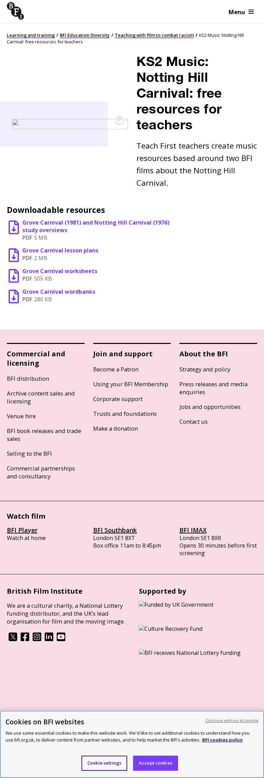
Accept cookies (155, 763)
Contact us (193, 421)
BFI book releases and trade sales (44, 435)
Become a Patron (116, 369)
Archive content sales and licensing (41, 397)
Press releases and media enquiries (213, 388)
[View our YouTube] (61, 639)
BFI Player (22, 530)
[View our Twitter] (13, 639)
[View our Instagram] (37, 639)
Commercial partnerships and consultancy (41, 472)
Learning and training (31, 35)
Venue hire (21, 416)
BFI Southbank (115, 530)
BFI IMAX (193, 530)
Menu (237, 12)
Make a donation (115, 428)
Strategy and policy (204, 369)
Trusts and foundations (125, 414)
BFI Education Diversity (85, 35)
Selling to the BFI (29, 453)
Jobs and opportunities (210, 407)
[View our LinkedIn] (49, 639)
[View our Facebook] (25, 639)
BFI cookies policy (222, 740)
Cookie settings (104, 763)
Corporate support (118, 399)
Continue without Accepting (232, 720)
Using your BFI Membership (130, 384)
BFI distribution (28, 378)
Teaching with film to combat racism (154, 35)
